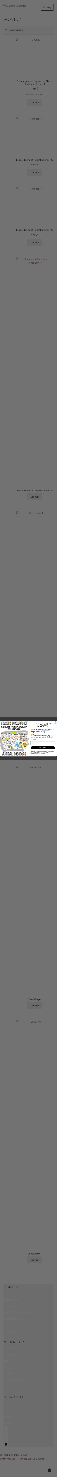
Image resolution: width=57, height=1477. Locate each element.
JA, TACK (43, 748)
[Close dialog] (55, 722)
